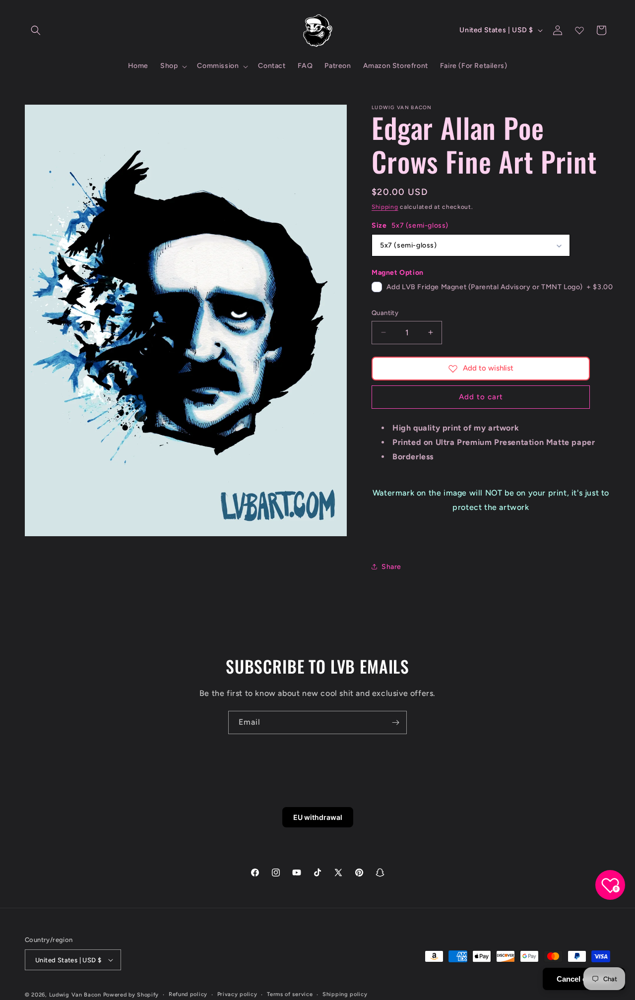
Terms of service (290, 994)
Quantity (385, 312)
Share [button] (391, 566)
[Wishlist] (579, 30)
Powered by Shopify (131, 995)
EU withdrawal (317, 817)
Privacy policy (237, 994)
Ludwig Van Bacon (75, 995)
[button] (36, 30)
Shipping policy (345, 994)
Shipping (385, 206)
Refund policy (188, 994)
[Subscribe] (395, 722)
